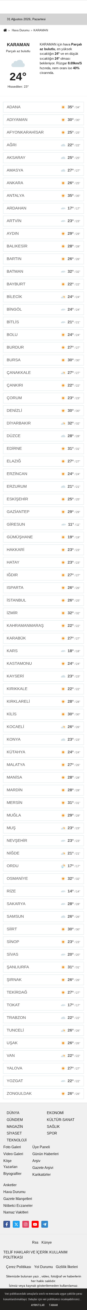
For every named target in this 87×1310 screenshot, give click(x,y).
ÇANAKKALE (43, 372)
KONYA (43, 739)
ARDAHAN (43, 208)
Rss (35, 1242)
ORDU (43, 866)
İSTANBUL (43, 600)
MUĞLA (43, 815)
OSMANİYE (43, 878)
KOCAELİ (43, 726)
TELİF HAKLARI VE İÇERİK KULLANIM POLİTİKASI (35, 1254)
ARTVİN (43, 221)
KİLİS (43, 714)
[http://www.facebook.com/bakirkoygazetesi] (6, 1224)
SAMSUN (43, 916)
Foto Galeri (12, 1147)
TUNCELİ (43, 1030)
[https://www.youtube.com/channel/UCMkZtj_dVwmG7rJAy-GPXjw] (35, 1224)
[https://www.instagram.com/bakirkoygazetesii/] (25, 1224)
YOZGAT (43, 1081)
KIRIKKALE (43, 689)
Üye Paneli (41, 1147)
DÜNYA (13, 1113)
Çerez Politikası (18, 1267)
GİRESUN (43, 524)
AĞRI (43, 145)
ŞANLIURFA (43, 967)
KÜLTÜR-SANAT (61, 1120)
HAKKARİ (43, 549)
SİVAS (43, 954)
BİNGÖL (43, 309)
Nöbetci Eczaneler (18, 1205)
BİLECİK (43, 296)
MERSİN (43, 802)
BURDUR (43, 347)
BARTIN (43, 258)
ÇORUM (43, 398)
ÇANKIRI (43, 385)
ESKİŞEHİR (43, 499)
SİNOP (43, 941)
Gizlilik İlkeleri (67, 1267)
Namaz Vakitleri (15, 1212)
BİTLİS (43, 322)
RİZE (43, 891)
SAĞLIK (53, 1126)
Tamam (53, 1305)
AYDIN (43, 233)
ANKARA (43, 183)
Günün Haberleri (45, 1154)
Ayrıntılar (37, 1305)
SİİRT (43, 929)
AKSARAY (43, 157)
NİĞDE (43, 853)
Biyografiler (12, 1174)
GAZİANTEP (43, 511)
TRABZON (43, 1017)
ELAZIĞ (43, 461)
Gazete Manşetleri (17, 1199)
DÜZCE (43, 436)
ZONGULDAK (43, 1093)
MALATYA (43, 764)
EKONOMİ (55, 1113)
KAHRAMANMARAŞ (43, 625)
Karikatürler (41, 1174)
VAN (43, 1055)
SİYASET (14, 1133)
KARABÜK (43, 638)
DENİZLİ (43, 410)
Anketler (10, 1185)
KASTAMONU (43, 663)
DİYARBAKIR (43, 423)
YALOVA (43, 1068)
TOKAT (43, 1005)
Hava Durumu (20, 30)
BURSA (43, 360)
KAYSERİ (43, 676)
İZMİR (43, 613)
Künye (46, 1242)
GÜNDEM (15, 1120)
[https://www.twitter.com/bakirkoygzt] (16, 1224)
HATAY (43, 562)
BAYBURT (43, 284)
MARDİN (43, 790)
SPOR (52, 1133)
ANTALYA (43, 195)
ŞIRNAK (43, 979)
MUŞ (43, 828)
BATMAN (43, 271)
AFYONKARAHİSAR (43, 132)
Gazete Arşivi (42, 1168)
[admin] (44, 1224)
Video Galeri (13, 1154)
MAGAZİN (15, 1126)
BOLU (43, 334)
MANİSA (43, 777)
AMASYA (43, 170)
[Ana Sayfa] (5, 30)
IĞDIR (43, 575)
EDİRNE (43, 448)
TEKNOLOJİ (17, 1140)
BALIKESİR (43, 246)
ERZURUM (43, 486)
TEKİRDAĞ (43, 992)
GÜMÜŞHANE (43, 537)
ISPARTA (43, 587)
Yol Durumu (43, 1267)
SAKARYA (43, 904)
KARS (43, 651)
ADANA (43, 107)
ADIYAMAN (43, 119)
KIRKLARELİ (43, 701)
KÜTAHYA (43, 752)
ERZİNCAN (43, 474)
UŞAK (43, 1043)
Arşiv (36, 1161)
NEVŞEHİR (43, 840)
